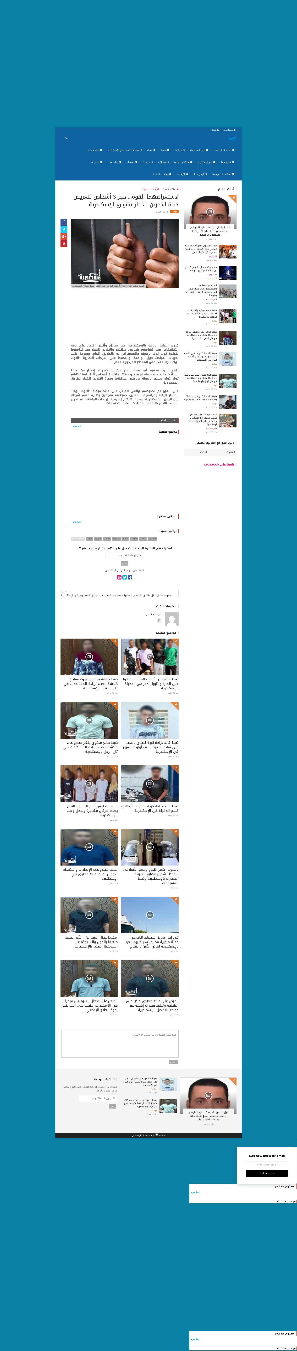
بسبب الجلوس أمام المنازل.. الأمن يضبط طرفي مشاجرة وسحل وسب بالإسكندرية (92, 810)
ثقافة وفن (94, 150)
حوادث (179, 150)
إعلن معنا (113, 162)
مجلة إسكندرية (170, 189)
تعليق (173, 1062)
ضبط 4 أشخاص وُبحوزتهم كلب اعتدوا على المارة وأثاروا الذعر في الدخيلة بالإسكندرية (151, 683)
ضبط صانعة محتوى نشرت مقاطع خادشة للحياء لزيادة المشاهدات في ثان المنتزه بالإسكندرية (90, 683)
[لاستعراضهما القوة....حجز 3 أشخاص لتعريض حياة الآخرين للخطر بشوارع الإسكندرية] (125, 253)
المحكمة (116, 539)
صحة (150, 150)
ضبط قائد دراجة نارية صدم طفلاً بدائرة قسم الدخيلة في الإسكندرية (150, 808)
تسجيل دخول (228, 130)
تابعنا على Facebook (219, 464)
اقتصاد (131, 162)
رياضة (164, 150)
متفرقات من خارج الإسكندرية (124, 150)
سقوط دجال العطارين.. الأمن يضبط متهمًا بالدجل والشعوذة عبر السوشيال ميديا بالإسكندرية (91, 942)
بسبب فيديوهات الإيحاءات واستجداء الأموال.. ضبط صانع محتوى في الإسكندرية (90, 874)
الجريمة (98, 539)
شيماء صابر (153, 614)
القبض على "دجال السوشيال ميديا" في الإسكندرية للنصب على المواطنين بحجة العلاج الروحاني (89, 1005)
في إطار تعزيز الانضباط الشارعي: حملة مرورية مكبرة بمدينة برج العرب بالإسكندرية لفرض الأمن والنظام (151, 942)
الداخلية (143, 539)
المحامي (152, 539)
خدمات (147, 162)
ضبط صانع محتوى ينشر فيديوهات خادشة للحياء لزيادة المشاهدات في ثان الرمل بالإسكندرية (90, 747)
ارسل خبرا (199, 174)
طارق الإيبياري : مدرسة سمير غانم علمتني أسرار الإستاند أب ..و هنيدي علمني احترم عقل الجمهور (200, 249)
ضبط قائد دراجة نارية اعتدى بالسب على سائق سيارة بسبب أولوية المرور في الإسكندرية (151, 747)
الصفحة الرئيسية (223, 150)
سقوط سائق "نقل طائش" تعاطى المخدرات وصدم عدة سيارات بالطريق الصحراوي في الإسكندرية (116, 596)
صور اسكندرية (205, 162)
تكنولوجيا (226, 162)
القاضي (107, 539)
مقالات (162, 162)
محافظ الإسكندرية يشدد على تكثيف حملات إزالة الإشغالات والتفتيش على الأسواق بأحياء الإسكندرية (203, 419)
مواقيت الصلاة (161, 174)
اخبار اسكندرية (198, 150)
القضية (125, 539)
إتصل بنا (95, 162)
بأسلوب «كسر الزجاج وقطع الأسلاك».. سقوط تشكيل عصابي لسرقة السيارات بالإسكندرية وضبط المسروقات (150, 876)
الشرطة (134, 539)
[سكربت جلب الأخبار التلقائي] (145, 1135)
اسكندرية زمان (182, 162)
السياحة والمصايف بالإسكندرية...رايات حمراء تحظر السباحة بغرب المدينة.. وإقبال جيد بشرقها (201, 290)
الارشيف (181, 174)
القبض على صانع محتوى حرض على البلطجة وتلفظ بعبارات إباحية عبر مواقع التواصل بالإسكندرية (152, 1005)
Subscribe (267, 1173)
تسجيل (214, 130)
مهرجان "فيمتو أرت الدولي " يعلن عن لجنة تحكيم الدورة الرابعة (201, 269)
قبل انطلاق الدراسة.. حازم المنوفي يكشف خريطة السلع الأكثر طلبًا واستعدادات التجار (210, 231)
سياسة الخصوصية (222, 174)
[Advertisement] (194, 63)
